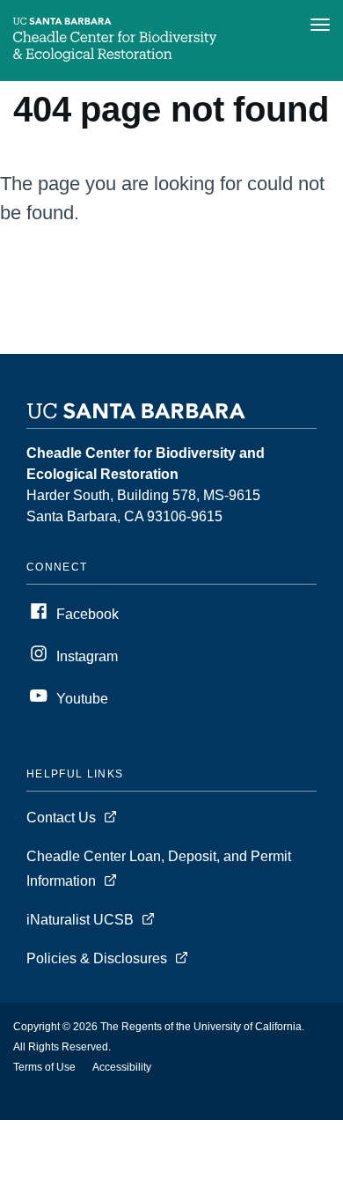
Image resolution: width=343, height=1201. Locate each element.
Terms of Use (44, 1067)
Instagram (87, 656)
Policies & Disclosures (96, 958)
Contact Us (61, 817)
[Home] (114, 56)
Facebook (87, 614)
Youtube (82, 698)
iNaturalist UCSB (80, 919)
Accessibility (121, 1067)
